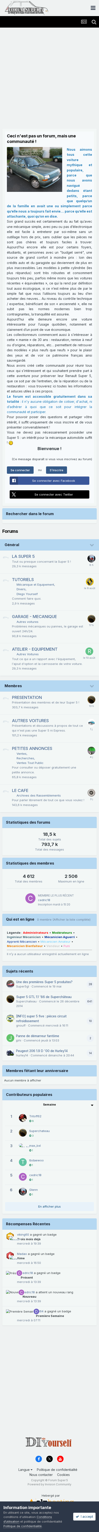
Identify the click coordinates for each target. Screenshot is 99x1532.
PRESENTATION (27, 697)
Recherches (25, 758)
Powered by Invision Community (49, 1484)
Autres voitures (27, 622)
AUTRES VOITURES (30, 720)
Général (12, 544)
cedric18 (44, 900)
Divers (21, 589)
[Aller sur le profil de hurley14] (10, 1053)
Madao (22, 1254)
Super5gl (22, 986)
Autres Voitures (28, 654)
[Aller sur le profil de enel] (91, 723)
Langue (24, 1470)
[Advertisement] (49, 79)
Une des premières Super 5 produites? (44, 982)
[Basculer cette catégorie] (92, 545)
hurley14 (22, 1055)
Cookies (63, 1475)
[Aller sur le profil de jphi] (10, 1038)
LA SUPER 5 (23, 556)
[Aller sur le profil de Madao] (12, 1258)
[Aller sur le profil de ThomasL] (90, 582)
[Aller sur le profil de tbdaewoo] (23, 1162)
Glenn (33, 1190)
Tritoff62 (35, 1116)
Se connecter (20, 470)
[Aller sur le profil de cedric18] (30, 898)
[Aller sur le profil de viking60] (12, 1239)
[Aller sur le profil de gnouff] (10, 1018)
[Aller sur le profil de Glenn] (91, 558)
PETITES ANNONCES (32, 748)
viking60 (23, 1234)
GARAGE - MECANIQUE (34, 616)
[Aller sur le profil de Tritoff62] (23, 1118)
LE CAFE (20, 790)
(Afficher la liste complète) (71, 919)
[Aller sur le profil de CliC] (91, 793)
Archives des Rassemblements (39, 795)
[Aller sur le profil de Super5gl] (10, 984)
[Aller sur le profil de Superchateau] (91, 619)
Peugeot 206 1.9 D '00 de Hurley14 (42, 1051)
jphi (18, 1040)
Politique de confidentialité (57, 1470)
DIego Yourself (27, 594)
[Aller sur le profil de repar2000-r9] (89, 651)
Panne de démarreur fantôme (37, 1036)
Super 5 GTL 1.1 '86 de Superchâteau (44, 997)
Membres (13, 686)
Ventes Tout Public (30, 763)
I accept (86, 1516)
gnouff (21, 1025)
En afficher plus (49, 1206)
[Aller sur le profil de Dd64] (36, 1311)
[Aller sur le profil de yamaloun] (91, 751)
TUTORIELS (23, 579)
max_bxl (35, 1145)
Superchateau (26, 1001)
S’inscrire (56, 470)
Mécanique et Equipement (35, 584)
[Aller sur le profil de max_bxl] (23, 1147)
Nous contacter (41, 1475)
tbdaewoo (36, 1160)
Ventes (21, 753)
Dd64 (40, 1311)
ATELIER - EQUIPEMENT (35, 649)
